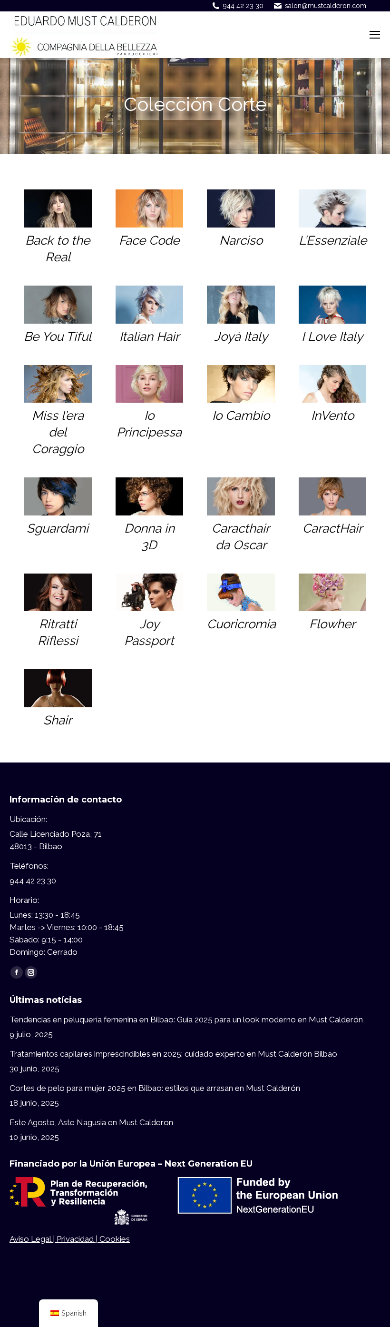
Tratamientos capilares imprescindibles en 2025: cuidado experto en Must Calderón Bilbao (173, 1054)
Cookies (114, 1239)
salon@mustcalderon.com (325, 6)
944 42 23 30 (243, 6)
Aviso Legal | (33, 1239)
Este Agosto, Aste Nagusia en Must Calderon (91, 1122)
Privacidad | (78, 1239)
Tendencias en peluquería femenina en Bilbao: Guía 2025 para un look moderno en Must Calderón (186, 1019)
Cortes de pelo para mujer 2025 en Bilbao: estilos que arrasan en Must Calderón (155, 1088)
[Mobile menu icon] (374, 34)
